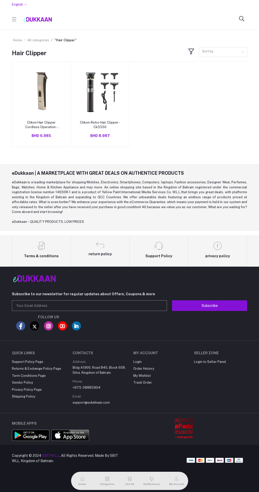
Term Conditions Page (29, 376)
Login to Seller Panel (210, 362)
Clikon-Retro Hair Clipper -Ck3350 (100, 125)
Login (137, 362)
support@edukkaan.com (91, 402)
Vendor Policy (22, 382)
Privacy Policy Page (27, 389)
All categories (38, 40)
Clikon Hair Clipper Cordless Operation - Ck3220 (41, 125)
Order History (143, 368)
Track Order (142, 382)
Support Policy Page (27, 362)
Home (17, 40)
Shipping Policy (23, 396)
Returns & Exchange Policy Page (36, 368)
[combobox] (223, 52)
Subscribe (210, 306)
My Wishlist (142, 376)
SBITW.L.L (50, 456)
